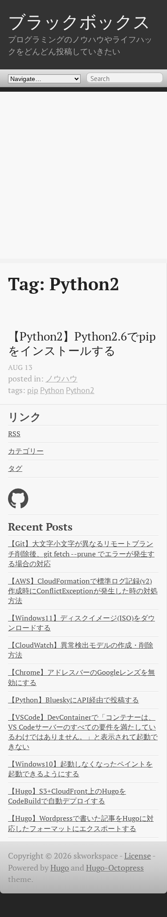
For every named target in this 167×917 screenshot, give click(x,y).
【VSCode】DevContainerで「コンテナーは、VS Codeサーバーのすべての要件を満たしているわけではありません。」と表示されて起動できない (83, 732)
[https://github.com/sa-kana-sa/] (18, 504)
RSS (14, 433)
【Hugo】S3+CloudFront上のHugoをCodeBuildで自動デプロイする (67, 796)
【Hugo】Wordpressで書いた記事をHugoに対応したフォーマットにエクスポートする (81, 823)
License (137, 856)
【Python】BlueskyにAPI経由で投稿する (73, 700)
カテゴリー (26, 451)
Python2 (80, 390)
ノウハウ (61, 378)
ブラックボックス (79, 21)
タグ (15, 468)
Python (52, 390)
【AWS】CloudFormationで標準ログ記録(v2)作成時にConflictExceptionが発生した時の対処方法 (83, 590)
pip (32, 390)
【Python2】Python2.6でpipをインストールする (82, 343)
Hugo (59, 868)
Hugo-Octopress (115, 868)
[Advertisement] (83, 175)
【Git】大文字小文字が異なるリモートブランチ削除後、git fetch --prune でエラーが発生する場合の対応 (81, 553)
